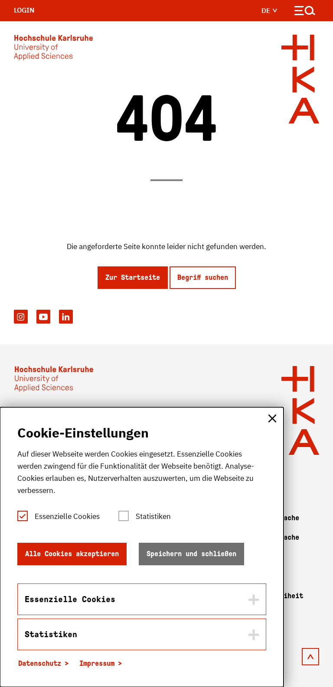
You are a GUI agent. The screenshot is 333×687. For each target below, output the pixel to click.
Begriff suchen (202, 277)
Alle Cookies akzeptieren (72, 554)
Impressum (96, 663)
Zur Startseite (132, 277)
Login (24, 10)
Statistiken (153, 516)
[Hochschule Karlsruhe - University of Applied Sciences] (53, 49)
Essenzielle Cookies (67, 516)
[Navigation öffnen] (305, 12)
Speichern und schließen (191, 554)
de (266, 10)
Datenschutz (39, 663)
